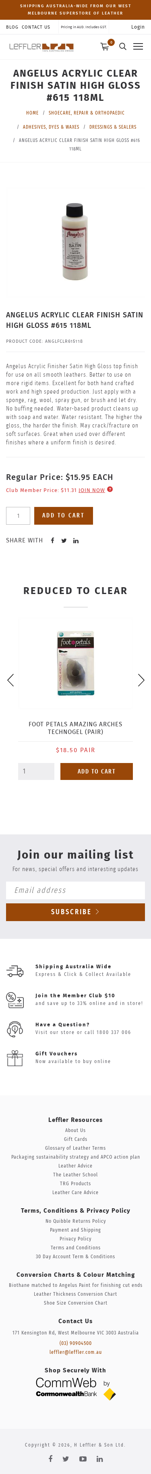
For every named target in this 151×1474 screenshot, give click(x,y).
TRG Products (75, 1183)
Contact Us (36, 27)
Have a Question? (62, 1025)
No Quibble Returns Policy (76, 1221)
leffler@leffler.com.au (76, 1352)
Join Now (92, 490)
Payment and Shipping (75, 1230)
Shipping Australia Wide (73, 966)
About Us (75, 1130)
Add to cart (63, 516)
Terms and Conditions (76, 1248)
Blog (12, 27)
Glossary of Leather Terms (75, 1148)
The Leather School (75, 1175)
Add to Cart (97, 772)
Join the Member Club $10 (75, 996)
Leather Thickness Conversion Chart (75, 1294)
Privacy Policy (75, 1239)
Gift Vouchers (56, 1054)
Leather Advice (75, 1166)
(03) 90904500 (76, 1343)
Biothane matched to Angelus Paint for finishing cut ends (76, 1285)
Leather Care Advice (75, 1192)
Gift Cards (75, 1139)
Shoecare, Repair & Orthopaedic (87, 112)
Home (32, 112)
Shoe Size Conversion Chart (76, 1303)
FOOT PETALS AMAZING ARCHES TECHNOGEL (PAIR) (75, 728)
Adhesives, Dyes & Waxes (51, 127)
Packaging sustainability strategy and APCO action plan (75, 1157)
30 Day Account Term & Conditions (75, 1256)
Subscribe (73, 912)
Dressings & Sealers (113, 127)
